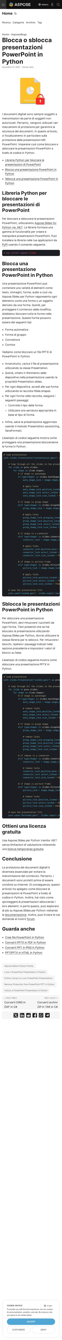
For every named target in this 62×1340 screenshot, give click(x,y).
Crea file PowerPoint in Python (24, 937)
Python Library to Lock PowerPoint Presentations (28, 978)
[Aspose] (20, 4)
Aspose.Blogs (19, 34)
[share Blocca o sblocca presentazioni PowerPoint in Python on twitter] (16, 1016)
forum (31, 919)
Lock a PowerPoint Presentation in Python (24, 972)
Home (7, 13)
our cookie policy (24, 1315)
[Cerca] (58, 4)
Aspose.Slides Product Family (18, 966)
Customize (18, 1330)
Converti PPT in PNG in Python (25, 947)
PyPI (5, 244)
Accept (31, 1322)
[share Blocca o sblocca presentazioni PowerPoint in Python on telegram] (47, 1016)
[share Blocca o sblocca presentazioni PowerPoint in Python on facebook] (35, 1016)
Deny (43, 1330)
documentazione (15, 914)
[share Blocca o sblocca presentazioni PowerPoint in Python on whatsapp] (41, 1016)
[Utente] (52, 4)
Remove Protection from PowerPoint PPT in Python (29, 984)
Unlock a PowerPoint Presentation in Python (25, 990)
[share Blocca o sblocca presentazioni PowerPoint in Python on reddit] (28, 1016)
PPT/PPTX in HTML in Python (23, 952)
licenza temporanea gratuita (25, 849)
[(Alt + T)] (15, 13)
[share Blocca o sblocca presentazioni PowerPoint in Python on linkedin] (22, 1016)
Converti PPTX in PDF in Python (25, 942)
